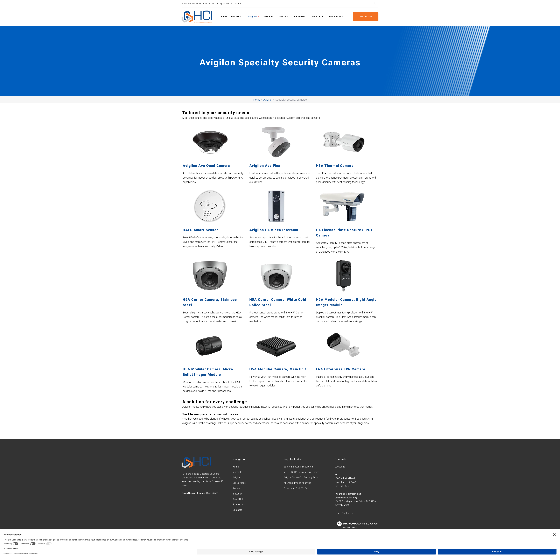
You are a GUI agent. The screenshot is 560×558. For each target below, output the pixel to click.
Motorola (236, 16)
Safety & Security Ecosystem (299, 466)
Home (224, 16)
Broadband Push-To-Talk (296, 488)
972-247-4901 (234, 3)
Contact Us (365, 16)
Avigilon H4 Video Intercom (273, 230)
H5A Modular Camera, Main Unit (277, 369)
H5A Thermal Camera (335, 166)
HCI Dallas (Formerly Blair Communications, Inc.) (348, 495)
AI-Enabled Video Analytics (297, 482)
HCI (336, 474)
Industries (300, 16)
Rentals (283, 16)
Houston (203, 3)
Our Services (239, 482)
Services (268, 16)
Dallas (225, 3)
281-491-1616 (214, 3)
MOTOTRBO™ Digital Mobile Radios (301, 472)
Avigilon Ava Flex (264, 166)
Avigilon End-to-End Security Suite (301, 477)
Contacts (237, 510)
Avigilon (252, 16)
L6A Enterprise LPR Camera (340, 369)
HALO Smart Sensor (200, 230)
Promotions (336, 16)
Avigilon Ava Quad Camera (206, 166)
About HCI (317, 16)
